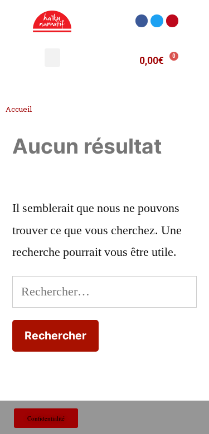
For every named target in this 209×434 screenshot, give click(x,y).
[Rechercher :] (104, 291)
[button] (141, 20)
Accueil (19, 109)
